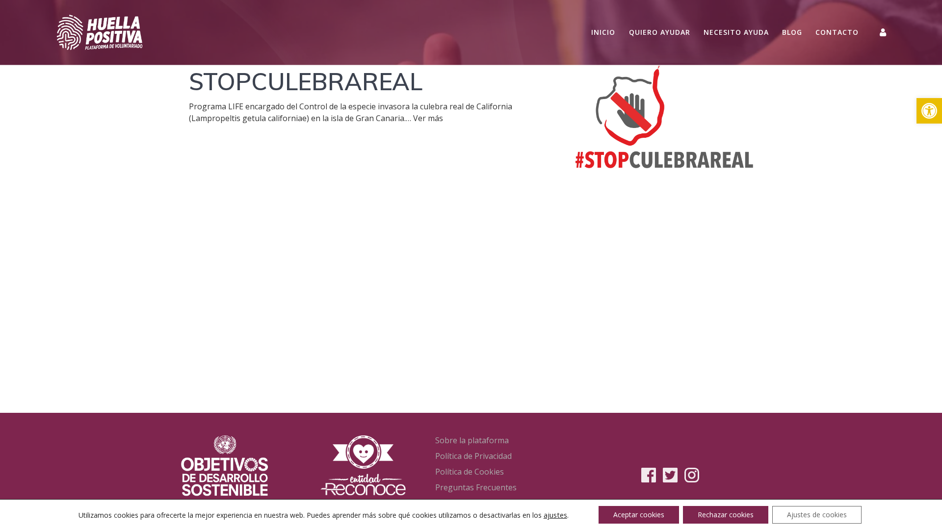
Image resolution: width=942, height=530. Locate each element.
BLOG (792, 32)
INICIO (603, 32)
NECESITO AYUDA (736, 32)
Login (883, 32)
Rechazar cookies (726, 514)
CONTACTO (837, 32)
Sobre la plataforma (472, 440)
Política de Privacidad (473, 456)
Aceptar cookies (638, 514)
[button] (929, 111)
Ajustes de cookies (817, 514)
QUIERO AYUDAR (659, 32)
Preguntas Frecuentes (476, 487)
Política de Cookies (469, 471)
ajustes (555, 514)
